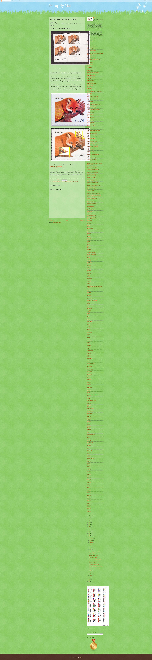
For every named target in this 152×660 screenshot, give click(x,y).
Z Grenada (89, 297)
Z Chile (88, 255)
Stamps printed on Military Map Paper (93, 144)
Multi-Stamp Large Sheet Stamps (92, 107)
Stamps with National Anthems (92, 179)
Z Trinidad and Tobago (91, 434)
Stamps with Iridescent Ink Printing (93, 169)
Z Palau (88, 381)
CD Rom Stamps (90, 62)
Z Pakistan (89, 379)
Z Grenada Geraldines (90, 298)
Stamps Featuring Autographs (92, 136)
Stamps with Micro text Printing (57, 168)
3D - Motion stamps (90, 51)
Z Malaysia (89, 345)
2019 (89, 529)
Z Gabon (88, 289)
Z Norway (89, 376)
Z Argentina (89, 230)
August (91, 544)
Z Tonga (88, 432)
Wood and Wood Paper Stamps (92, 218)
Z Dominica (89, 270)
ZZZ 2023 (89, 506)
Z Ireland (88, 319)
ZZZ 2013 (89, 490)
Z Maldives (89, 347)
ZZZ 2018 (89, 498)
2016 (89, 535)
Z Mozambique (89, 358)
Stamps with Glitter (90, 156)
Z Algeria (88, 225)
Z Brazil (88, 247)
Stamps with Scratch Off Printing (92, 188)
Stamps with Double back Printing (93, 154)
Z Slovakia (89, 405)
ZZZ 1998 (76, 181)
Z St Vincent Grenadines (91, 419)
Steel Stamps (89, 204)
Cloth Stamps (89, 65)
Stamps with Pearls (90, 183)
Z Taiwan (88, 424)
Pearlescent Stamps (90, 114)
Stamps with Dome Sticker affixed (93, 152)
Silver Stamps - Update (93, 557)
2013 (89, 581)
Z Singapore (89, 403)
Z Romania (89, 395)
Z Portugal (89, 390)
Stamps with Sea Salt (90, 190)
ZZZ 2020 (89, 501)
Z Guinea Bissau (90, 305)
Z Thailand (89, 429)
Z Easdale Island (90, 271)
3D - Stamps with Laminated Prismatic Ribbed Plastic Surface (95, 54)
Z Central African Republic (91, 254)
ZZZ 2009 (89, 484)
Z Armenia (89, 231)
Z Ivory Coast (89, 326)
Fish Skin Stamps (90, 85)
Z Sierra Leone (89, 402)
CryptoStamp (89, 69)
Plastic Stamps (89, 119)
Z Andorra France (90, 226)
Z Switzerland (89, 422)
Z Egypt (88, 275)
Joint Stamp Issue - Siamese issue (92, 96)
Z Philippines (89, 387)
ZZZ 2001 (89, 472)
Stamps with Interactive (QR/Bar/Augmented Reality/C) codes (94, 164)
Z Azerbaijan (89, 238)
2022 (89, 524)
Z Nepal (88, 361)
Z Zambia (88, 455)
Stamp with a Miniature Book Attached (93, 130)
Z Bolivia (88, 246)
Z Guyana (88, 306)
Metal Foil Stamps (90, 101)
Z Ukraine (89, 439)
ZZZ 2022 (89, 505)
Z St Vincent (89, 418)
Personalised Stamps (90, 115)
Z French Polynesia (90, 284)
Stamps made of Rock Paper (92, 141)
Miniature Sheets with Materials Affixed (93, 104)
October (91, 540)
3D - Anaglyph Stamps (91, 48)
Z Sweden (89, 421)
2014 (89, 579)
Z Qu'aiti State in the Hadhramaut (92, 393)
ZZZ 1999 (89, 469)
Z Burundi (89, 249)
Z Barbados (89, 239)
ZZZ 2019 (89, 500)
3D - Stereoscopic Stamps (91, 56)
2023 (89, 522)
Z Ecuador (89, 273)
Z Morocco (89, 356)
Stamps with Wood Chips (91, 201)
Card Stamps (89, 60)
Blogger (81, 657)
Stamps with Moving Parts (91, 177)
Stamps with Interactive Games (92, 167)
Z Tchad (88, 427)
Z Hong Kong (89, 308)
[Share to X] (64, 180)
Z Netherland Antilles (90, 363)
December (91, 536)
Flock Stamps (89, 88)
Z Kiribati (89, 331)
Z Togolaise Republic (90, 431)
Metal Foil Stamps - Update (93, 555)
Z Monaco (89, 353)
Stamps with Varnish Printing (92, 198)
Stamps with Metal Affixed (91, 174)
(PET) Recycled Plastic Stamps (92, 47)
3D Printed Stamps (90, 57)
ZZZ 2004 (89, 476)
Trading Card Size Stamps (91, 208)
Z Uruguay (89, 445)
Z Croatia (88, 263)
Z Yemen (88, 453)
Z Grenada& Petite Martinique (92, 300)
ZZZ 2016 (89, 495)
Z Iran (88, 316)
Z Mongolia (89, 355)
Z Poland (88, 389)
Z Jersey (88, 329)
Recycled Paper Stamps (91, 125)
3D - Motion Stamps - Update (94, 564)
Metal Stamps (89, 102)
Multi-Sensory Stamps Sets (91, 106)
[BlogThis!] (63, 180)
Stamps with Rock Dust (91, 187)
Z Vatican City (89, 450)
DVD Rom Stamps (90, 70)
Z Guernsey (89, 301)
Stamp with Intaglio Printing (92, 133)
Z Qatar (88, 392)
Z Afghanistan (89, 220)
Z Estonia (88, 276)
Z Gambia (89, 290)
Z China (88, 257)
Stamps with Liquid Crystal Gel (92, 172)
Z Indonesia (89, 314)
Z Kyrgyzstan (89, 332)
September (91, 542)
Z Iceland (88, 311)
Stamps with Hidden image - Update (95, 567)
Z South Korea (89, 413)
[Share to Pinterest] (66, 180)
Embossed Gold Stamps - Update (94, 560)
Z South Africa (89, 410)
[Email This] (62, 180)
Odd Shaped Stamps (90, 112)
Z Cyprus (88, 267)
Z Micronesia (89, 351)
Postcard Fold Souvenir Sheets (92, 123)
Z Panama (89, 384)
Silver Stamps (89, 128)
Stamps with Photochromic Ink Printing (93, 185)
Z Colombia (89, 260)
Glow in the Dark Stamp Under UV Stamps (94, 91)
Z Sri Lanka (89, 416)
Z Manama (89, 348)
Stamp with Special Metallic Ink (92, 135)
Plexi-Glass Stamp (90, 120)
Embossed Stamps (90, 78)
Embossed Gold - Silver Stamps (92, 73)
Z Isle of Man (89, 321)
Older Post (82, 220)
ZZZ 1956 (89, 460)
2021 (89, 526)
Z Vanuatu (89, 448)
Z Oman (88, 377)
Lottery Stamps (89, 99)
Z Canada (88, 251)
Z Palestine (89, 382)
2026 (89, 517)
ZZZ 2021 (89, 503)
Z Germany (89, 292)
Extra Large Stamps (90, 80)
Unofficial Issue (89, 211)
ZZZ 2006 (89, 479)
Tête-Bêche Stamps (90, 206)
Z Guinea (88, 303)
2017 (89, 533)
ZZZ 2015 (89, 493)
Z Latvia (88, 334)
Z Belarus (88, 241)
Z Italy (88, 324)
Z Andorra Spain (90, 228)
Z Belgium (89, 242)
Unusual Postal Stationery (91, 217)
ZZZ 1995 (89, 463)
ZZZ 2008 (89, 482)
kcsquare (96, 18)
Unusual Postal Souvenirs (91, 215)
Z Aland (88, 222)
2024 (89, 520)
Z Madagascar (89, 343)
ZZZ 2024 (89, 508)
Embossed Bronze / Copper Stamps (93, 72)
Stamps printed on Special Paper (92, 146)
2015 (89, 577)
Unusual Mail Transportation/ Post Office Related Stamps (94, 213)
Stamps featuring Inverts (91, 138)
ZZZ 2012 (89, 489)
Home (67, 220)
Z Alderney (89, 223)
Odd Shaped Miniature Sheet (92, 110)
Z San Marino (89, 398)
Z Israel (88, 322)
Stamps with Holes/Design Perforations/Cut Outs (94, 161)
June (90, 547)
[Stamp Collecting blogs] (93, 651)
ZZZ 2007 (89, 481)
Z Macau (88, 342)
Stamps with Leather (90, 171)
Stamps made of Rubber (91, 143)
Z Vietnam (89, 451)
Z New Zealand (89, 371)
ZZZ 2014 (89, 492)
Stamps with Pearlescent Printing (92, 182)
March (91, 571)
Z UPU (88, 443)
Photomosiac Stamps (90, 117)
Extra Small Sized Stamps (91, 81)
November (91, 538)
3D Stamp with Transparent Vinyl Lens (93, 59)
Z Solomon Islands (90, 408)
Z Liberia (88, 337)
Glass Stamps (89, 90)
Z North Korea (89, 374)
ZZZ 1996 (89, 464)
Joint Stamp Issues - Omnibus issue (93, 98)
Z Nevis (88, 368)
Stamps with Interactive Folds (92, 166)
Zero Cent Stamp (90, 456)
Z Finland (88, 281)
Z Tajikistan (89, 426)
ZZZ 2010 (89, 485)
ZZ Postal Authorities (90, 458)
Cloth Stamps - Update (93, 562)
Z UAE (88, 437)
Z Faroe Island (89, 278)
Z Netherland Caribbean (91, 364)
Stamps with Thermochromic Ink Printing (94, 195)
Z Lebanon (89, 335)
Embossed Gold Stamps (91, 75)
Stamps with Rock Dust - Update (94, 551)
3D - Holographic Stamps (91, 50)
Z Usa (74, 181)
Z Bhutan (88, 244)
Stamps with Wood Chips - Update (95, 559)
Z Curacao (89, 265)
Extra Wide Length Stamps (91, 83)
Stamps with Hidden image (56, 166)
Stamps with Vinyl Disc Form (92, 200)
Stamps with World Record (91, 203)
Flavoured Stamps (90, 86)
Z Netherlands (89, 366)
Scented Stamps (90, 127)
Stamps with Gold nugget (91, 157)
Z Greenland (89, 295)
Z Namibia (89, 360)
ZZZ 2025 (89, 510)
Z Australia (89, 233)
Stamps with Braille (90, 149)
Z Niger (88, 372)
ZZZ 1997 (89, 466)
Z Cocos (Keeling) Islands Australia (93, 259)
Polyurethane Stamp (90, 122)
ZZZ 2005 (89, 477)
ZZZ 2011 (89, 487)
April (91, 570)
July (90, 545)
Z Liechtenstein (89, 339)
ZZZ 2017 (89, 497)
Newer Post (51, 220)
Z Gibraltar (89, 293)
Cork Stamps (89, 67)
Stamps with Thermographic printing (93, 196)
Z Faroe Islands (89, 280)
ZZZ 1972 (89, 461)
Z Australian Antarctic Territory (92, 234)
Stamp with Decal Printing (91, 131)
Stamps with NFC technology (92, 180)
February (91, 573)
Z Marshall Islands (90, 350)
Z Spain (88, 414)
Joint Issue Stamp (90, 94)
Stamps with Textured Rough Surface (93, 193)
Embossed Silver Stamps (91, 77)
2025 (89, 518)
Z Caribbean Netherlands (91, 252)
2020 (89, 528)
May (90, 549)
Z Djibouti (89, 268)
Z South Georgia (90, 411)
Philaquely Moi (60, 5)
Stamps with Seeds (90, 191)
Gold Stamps (89, 93)
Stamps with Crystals (90, 151)
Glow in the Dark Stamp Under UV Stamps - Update (95, 553)
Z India (88, 313)
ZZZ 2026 (89, 511)
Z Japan (88, 327)
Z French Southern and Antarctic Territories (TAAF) (94, 287)
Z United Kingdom (90, 440)
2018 (89, 531)
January (91, 575)
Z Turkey (88, 435)
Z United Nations (90, 442)
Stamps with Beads (90, 148)
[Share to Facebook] (65, 180)
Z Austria (88, 236)
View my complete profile (91, 41)
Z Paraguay (89, 385)
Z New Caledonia (90, 369)
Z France (88, 283)
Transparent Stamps (90, 209)
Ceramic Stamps (90, 64)
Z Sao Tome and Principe (91, 400)
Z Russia (88, 397)
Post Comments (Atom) (57, 222)
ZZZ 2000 (89, 471)
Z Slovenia (89, 406)
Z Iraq (88, 318)
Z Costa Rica (89, 262)
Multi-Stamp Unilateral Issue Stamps (93, 109)
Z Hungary (89, 310)
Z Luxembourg (89, 340)
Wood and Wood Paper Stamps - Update (95, 566)
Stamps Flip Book (90, 140)
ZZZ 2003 (89, 474)
